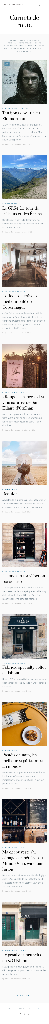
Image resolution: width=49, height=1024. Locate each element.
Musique (25, 109)
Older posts (25, 996)
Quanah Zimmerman (12, 144)
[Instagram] (24, 1014)
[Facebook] (20, 1014)
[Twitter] (29, 1014)
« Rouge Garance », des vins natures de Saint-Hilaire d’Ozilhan (23, 402)
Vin (22, 392)
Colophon (41, 1009)
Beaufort (10, 494)
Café (4, 291)
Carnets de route (11, 109)
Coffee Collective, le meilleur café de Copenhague (20, 301)
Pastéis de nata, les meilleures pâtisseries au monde (22, 761)
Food (23, 950)
